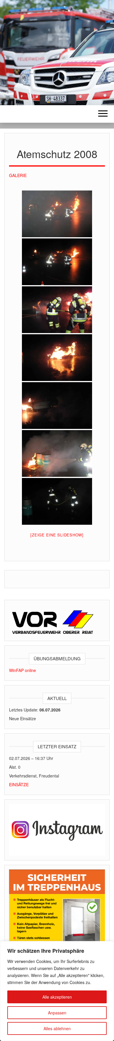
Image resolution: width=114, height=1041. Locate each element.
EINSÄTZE (19, 784)
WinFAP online (22, 670)
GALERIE (18, 175)
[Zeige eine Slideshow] (57, 535)
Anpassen (57, 1013)
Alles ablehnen (57, 1028)
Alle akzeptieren (57, 997)
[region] (57, 991)
